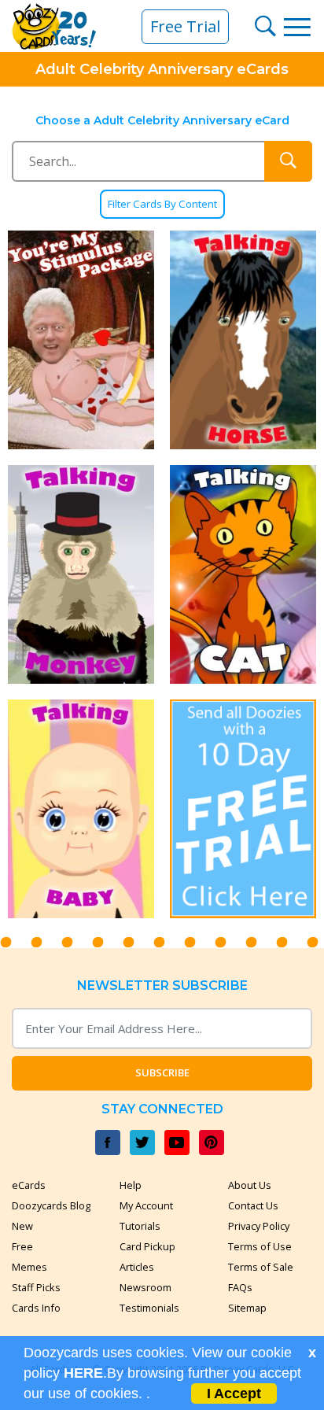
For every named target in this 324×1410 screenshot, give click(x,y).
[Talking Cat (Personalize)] (243, 574)
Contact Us (253, 1205)
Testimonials (149, 1307)
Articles (137, 1267)
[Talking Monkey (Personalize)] (81, 574)
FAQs (240, 1287)
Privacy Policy (258, 1226)
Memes (29, 1267)
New (22, 1226)
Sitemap (247, 1307)
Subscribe (162, 1072)
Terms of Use (260, 1246)
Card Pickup (147, 1246)
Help (131, 1185)
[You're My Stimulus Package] (81, 340)
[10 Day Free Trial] (243, 808)
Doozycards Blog (51, 1205)
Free (22, 1246)
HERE (83, 1373)
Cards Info (36, 1307)
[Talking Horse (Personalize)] (243, 340)
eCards (29, 1185)
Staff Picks (36, 1287)
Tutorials (140, 1226)
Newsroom (145, 1287)
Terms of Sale (260, 1267)
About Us (249, 1185)
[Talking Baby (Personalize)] (81, 808)
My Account (146, 1205)
